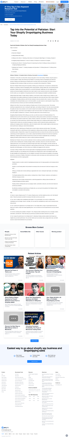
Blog (29, 375)
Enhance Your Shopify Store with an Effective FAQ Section (11, 242)
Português (20, 433)
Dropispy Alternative (18, 404)
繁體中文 (10, 433)
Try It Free (10, 19)
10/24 (34, 398)
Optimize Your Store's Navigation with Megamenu (47, 409)
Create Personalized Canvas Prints (47, 403)
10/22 (30, 400)
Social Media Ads (31, 380)
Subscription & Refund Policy (60, 377)
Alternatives (17, 375)
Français (31, 433)
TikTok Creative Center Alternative (20, 378)
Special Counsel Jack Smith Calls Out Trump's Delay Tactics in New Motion (47, 380)
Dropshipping (6, 24)
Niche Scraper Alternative (19, 377)
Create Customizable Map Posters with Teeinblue (47, 402)
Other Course (31, 382)
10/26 (38, 396)
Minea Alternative (18, 388)
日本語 (17, 433)
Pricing (35, 1)
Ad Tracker (3, 375)
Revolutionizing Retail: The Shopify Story (47, 375)
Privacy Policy (58, 374)
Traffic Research (4, 385)
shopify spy (17, 387)
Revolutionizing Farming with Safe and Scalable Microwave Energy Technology (47, 418)
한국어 (14, 433)
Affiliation (57, 378)
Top (66, 435)
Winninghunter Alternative (19, 382)
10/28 (30, 396)
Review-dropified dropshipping (20, 395)
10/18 (38, 400)
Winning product (31, 385)
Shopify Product (4, 380)
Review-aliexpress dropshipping (20, 398)
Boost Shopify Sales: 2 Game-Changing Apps (10, 245)
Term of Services (58, 375)
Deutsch (28, 433)
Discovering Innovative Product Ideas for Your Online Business (47, 414)
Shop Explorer (4, 383)
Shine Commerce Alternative (19, 403)
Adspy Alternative (18, 390)
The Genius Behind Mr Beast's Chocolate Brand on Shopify (47, 389)
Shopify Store (4, 387)
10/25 (30, 398)
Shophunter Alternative (18, 393)
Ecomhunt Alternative (18, 380)
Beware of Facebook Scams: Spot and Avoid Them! (47, 406)
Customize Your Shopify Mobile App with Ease (47, 424)
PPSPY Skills (4, 390)
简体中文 (6, 433)
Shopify (30, 377)
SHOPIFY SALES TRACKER (33, 374)
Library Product (4, 378)
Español (24, 433)
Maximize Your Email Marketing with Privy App (48, 422)
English (3, 433)
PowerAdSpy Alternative (19, 406)
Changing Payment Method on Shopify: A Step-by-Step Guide (47, 383)
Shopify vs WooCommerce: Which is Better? (48, 386)
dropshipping (40, 75)
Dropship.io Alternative (18, 391)
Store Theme (4, 388)
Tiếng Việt (35, 433)
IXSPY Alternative (18, 385)
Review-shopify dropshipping (19, 399)
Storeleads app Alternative (19, 383)
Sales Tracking (4, 377)
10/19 (34, 400)
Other (30, 392)
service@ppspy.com (59, 384)
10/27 (34, 396)
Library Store (4, 382)
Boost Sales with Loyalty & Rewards (47, 415)
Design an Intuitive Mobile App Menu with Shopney (48, 411)
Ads (2, 374)
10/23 (38, 398)
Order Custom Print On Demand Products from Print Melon (47, 377)
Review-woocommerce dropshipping (21, 396)
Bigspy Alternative (18, 401)
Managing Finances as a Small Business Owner (10, 235)
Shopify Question (31, 383)
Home (1, 24)
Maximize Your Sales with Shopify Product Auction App (11, 238)
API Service (41, 1)
